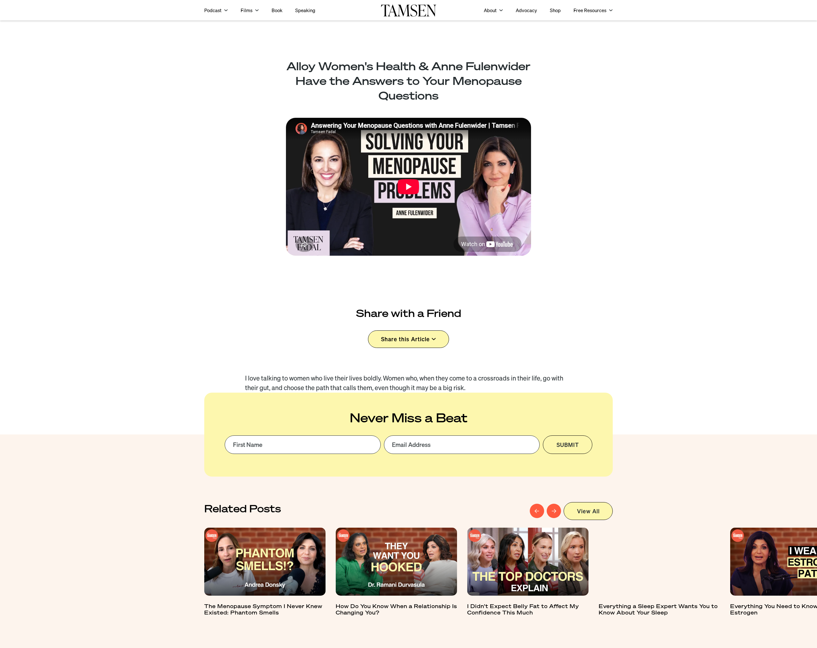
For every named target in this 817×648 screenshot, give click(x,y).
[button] (216, 10)
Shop (555, 10)
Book (277, 10)
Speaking (305, 10)
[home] (408, 10)
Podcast (212, 10)
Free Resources (589, 10)
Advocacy (526, 10)
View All (588, 511)
